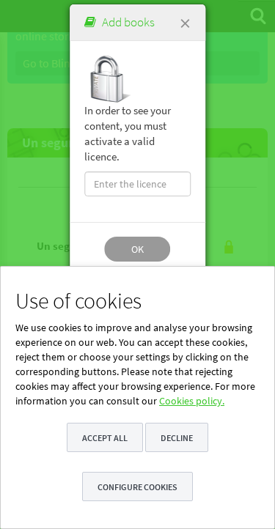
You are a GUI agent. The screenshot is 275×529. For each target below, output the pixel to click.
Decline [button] (177, 437)
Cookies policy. (191, 400)
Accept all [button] (105, 437)
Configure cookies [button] (137, 486)
